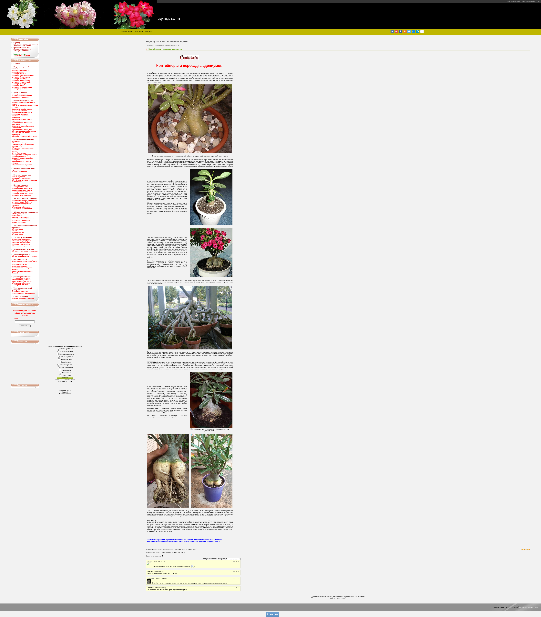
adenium (184, 549)
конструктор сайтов (526, 607)
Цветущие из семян (66, 354)
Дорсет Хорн (66, 375)
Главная (149, 45)
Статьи (156, 45)
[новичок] (149, 583)
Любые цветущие (66, 349)
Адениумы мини (66, 359)
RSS (150, 31)
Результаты (59, 379)
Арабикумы (66, 362)
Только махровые (66, 351)
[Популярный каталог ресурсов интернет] (272, 616)
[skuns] (149, 566)
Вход (146, 31)
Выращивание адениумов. (169, 45)
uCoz (536, 607)
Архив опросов (69, 379)
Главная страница (127, 31)
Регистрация (139, 31)
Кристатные (66, 373)
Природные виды (66, 367)
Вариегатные (66, 370)
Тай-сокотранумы (66, 365)
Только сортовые (66, 357)
